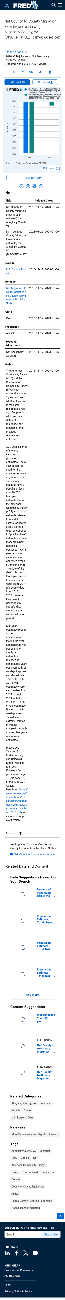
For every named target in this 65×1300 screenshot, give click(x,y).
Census (16, 1179)
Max (41, 72)
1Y (14, 72)
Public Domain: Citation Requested (32, 1200)
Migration (45, 1150)
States (27, 1110)
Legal (7, 1284)
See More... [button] (33, 994)
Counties (45, 1103)
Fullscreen (49, 168)
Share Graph (31, 178)
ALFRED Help (12, 1275)
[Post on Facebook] (28, 186)
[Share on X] (22, 186)
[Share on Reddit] (34, 186)
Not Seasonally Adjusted (26, 1207)
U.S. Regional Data (22, 1117)
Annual (15, 1193)
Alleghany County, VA (24, 1103)
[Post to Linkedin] (41, 186)
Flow (14, 1157)
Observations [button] (15, 52)
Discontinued (30, 1172)
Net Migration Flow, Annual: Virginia (34, 854)
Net (35, 1157)
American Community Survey (28, 1165)
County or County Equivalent (28, 1186)
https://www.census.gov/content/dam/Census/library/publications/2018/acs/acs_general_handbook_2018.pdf (17, 801)
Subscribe (51, 1234)
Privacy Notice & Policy (18, 1291)
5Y (22, 72)
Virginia (16, 1110)
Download (44, 82)
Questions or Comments (18, 1270)
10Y (31, 72)
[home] (21, 5)
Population (48, 1172)
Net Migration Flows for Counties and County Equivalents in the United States (16, 296)
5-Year (15, 1172)
